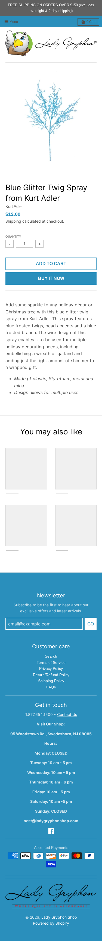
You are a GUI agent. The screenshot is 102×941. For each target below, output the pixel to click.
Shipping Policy (51, 681)
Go (90, 624)
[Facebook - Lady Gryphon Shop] (51, 831)
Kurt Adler (14, 206)
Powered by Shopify (51, 923)
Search (51, 656)
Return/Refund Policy (51, 675)
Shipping (13, 221)
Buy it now (51, 278)
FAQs (51, 687)
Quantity (13, 236)
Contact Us (67, 714)
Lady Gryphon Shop (59, 917)
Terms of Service (51, 662)
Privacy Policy (51, 668)
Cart (90, 22)
